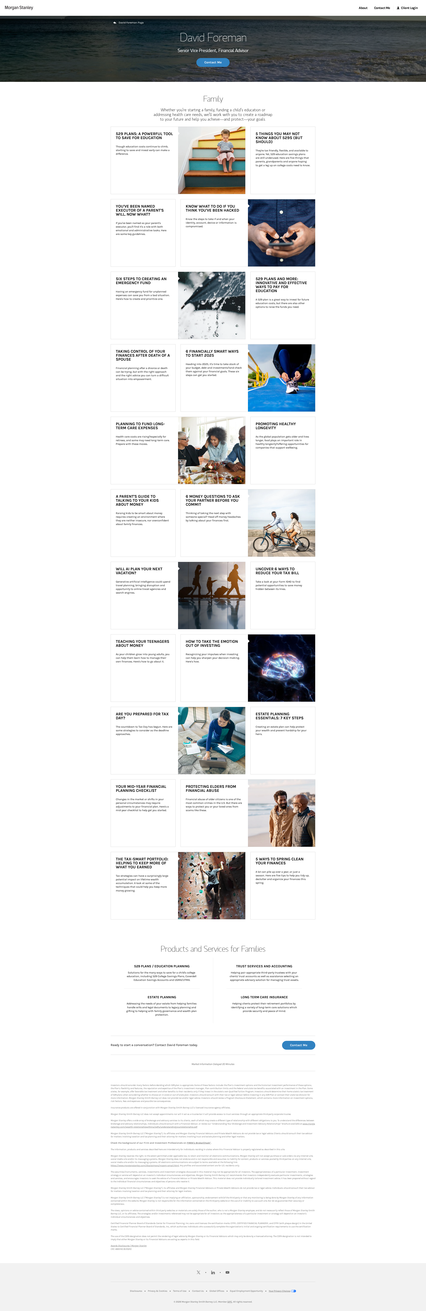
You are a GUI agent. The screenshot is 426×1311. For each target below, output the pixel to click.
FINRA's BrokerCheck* (199, 1142)
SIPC (229, 1301)
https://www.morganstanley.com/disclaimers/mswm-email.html (145, 1165)
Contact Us (198, 1291)
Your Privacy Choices (279, 1291)
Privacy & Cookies (157, 1291)
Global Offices (217, 1291)
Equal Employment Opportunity (246, 1291)
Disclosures (136, 1291)
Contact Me (213, 62)
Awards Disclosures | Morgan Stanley (129, 1245)
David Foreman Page (131, 22)
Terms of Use (179, 1291)
